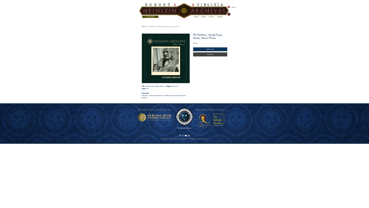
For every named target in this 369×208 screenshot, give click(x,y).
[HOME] (184, 10)
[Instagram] (188, 135)
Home (144, 27)
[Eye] (204, 120)
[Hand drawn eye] (154, 117)
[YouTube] (186, 135)
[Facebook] (180, 135)
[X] (183, 135)
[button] (228, 14)
